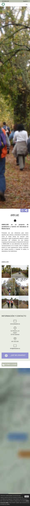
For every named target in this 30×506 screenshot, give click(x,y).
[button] (22, 210)
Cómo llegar (10, 364)
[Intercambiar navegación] (26, 4)
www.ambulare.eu (15, 324)
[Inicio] (4, 4)
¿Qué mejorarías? (18, 355)
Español (25, 1)
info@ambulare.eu (15, 348)
